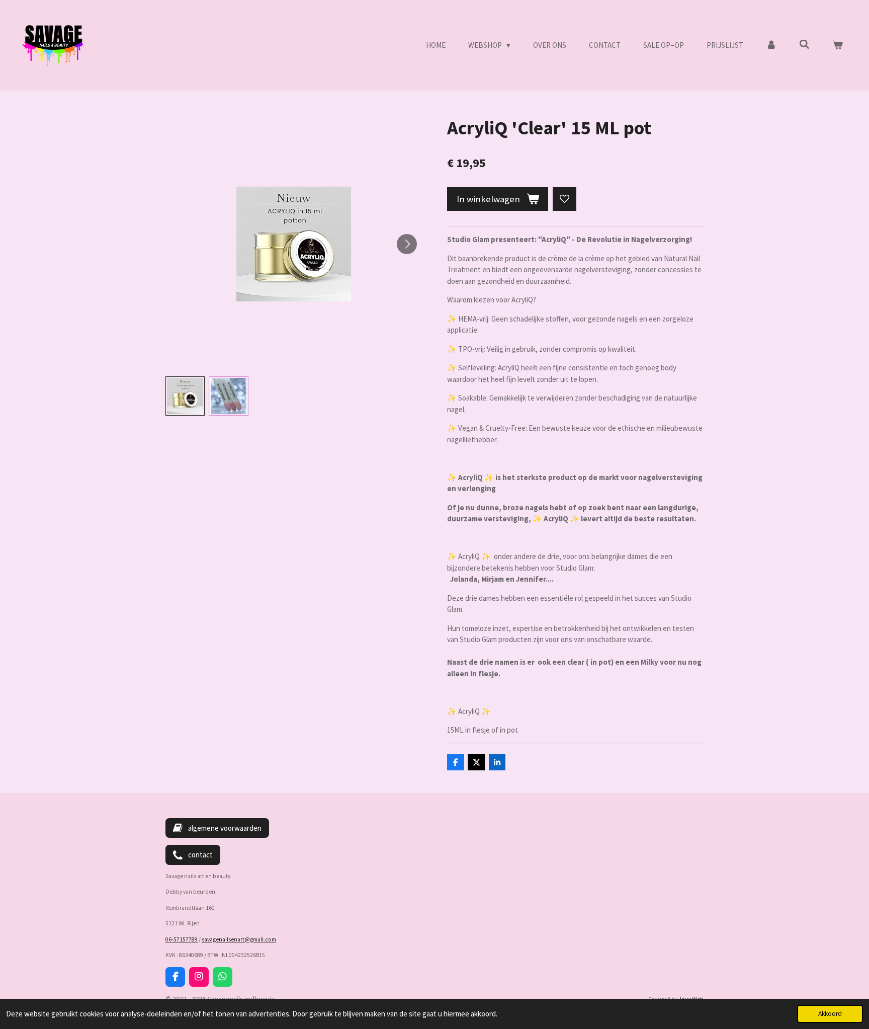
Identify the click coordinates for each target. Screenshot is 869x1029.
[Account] (771, 45)
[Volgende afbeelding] (407, 244)
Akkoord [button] (830, 1013)
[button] (185, 396)
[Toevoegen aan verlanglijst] (564, 199)
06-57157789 (181, 939)
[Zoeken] (804, 44)
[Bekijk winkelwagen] (837, 45)
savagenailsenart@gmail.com (239, 939)
